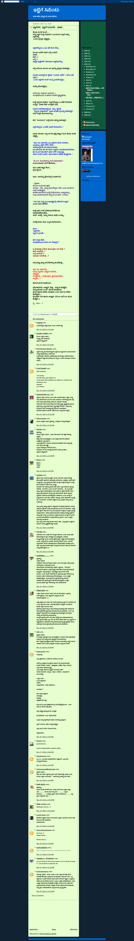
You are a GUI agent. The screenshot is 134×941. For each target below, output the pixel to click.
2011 (86, 61)
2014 (86, 53)
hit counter (86, 139)
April (88, 101)
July (88, 80)
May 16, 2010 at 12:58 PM (45, 456)
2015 (86, 51)
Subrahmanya (41, 756)
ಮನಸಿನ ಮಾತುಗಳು (42, 847)
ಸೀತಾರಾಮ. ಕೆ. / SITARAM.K (45, 858)
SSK (38, 632)
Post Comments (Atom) (48, 934)
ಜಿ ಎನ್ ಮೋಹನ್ (41, 368)
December (90, 66)
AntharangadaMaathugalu (46, 769)
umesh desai (41, 815)
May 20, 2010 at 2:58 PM (45, 843)
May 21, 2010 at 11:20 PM (45, 867)
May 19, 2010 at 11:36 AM (45, 826)
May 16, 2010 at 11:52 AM (45, 425)
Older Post (74, 929)
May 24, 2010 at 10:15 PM (45, 891)
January (89, 109)
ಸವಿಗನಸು (39, 429)
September (90, 75)
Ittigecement (45, 314)
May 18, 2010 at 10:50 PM (45, 800)
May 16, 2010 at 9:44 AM (45, 364)
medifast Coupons (96, 176)
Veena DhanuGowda (44, 830)
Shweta (39, 741)
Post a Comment (38, 895)
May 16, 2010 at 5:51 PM (45, 552)
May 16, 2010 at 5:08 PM (45, 528)
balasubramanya (42, 871)
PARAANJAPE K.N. (43, 394)
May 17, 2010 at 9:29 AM (45, 752)
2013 (86, 56)
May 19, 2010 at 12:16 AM (45, 811)
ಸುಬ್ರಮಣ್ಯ (39, 322)
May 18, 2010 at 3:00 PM (45, 780)
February (89, 106)
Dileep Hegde (41, 418)
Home (54, 929)
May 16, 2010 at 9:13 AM (45, 329)
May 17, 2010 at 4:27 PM (45, 765)
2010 (86, 64)
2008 (86, 115)
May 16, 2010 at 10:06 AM (45, 390)
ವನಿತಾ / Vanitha (42, 804)
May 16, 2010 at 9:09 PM (45, 628)
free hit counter (89, 176)
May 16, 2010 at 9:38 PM (45, 647)
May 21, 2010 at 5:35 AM (45, 854)
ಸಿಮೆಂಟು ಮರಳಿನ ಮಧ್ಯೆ (92, 125)
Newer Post (34, 929)
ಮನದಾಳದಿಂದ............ (43, 555)
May (87, 85)
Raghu (39, 460)
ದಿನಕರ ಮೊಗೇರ (41, 784)
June (88, 83)
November (90, 69)
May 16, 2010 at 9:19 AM (45, 345)
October (89, 72)
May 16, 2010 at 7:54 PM (45, 586)
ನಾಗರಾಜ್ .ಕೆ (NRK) (42, 333)
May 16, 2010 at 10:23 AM (45, 414)
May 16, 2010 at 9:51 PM (45, 737)
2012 (86, 59)
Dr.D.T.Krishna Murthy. (44, 349)
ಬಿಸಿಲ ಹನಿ (39, 532)
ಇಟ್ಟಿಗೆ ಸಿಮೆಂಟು (46, 9)
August (89, 77)
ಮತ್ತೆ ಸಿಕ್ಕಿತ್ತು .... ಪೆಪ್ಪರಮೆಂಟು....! (95, 97)
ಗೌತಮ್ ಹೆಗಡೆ (41, 590)
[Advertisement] (44, 913)
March (88, 103)
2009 (86, 112)
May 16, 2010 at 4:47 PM (45, 471)
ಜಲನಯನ (39, 475)
